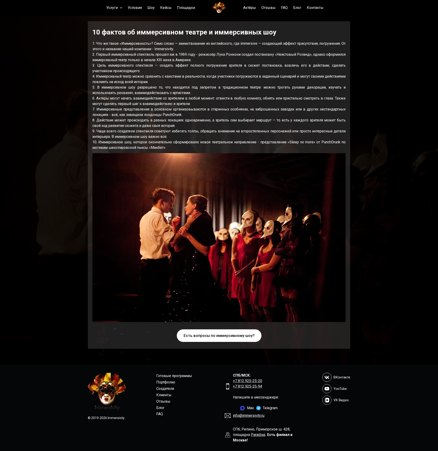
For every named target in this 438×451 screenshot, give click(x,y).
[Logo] (219, 7)
